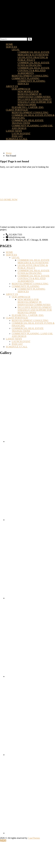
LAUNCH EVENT (21, 133)
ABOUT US (12, 86)
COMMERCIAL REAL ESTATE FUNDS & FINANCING (33, 63)
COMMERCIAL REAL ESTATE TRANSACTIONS (28, 121)
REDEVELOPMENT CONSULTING (30, 76)
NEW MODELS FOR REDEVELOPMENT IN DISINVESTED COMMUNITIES (34, 94)
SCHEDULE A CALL (16, 139)
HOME (9, 44)
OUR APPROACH (21, 89)
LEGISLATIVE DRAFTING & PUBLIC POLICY (33, 58)
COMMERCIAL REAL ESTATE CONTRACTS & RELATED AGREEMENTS (33, 70)
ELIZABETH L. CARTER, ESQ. (28, 107)
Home (9, 153)
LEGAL (16, 49)
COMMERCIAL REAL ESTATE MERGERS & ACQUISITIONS (33, 53)
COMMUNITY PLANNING (25, 78)
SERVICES (11, 47)
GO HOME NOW (8, 199)
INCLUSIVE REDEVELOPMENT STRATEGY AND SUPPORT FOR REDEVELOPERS (35, 102)
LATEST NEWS (14, 131)
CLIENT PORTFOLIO (17, 110)
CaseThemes (34, 838)
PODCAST (17, 136)
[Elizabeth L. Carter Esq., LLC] (27, 17)
